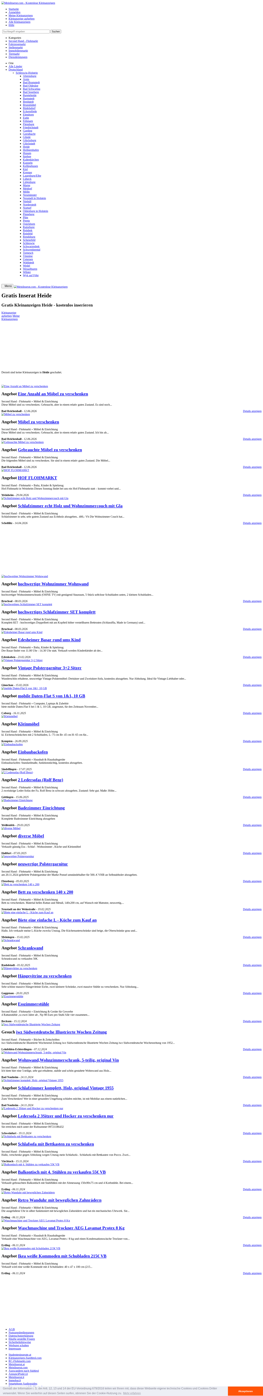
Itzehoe (27, 156)
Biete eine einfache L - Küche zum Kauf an (57, 920)
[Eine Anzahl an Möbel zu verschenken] (24, 386)
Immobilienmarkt (18, 50)
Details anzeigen (252, 411)
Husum (27, 153)
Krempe (27, 172)
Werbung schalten (19, 1345)
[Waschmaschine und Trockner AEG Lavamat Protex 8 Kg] (35, 1220)
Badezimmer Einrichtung (41, 808)
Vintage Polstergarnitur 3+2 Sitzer (50, 667)
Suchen (56, 31)
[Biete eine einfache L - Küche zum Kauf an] (27, 912)
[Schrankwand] (10, 940)
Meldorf (27, 188)
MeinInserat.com (18, 1367)
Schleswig (29, 243)
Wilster (27, 272)
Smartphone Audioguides (23, 1383)
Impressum (15, 1348)
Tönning (28, 256)
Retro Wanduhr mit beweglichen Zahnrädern (59, 1200)
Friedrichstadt (30, 127)
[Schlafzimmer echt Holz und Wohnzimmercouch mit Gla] (34, 498)
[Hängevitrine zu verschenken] (19, 968)
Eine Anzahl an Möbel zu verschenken (53, 394)
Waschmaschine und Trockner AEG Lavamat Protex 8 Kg (71, 1228)
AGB (12, 1329)
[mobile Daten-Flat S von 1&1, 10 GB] (24, 688)
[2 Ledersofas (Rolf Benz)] (17, 772)
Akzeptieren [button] (245, 1391)
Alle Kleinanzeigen (19, 21)
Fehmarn (28, 121)
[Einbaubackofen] (12, 744)
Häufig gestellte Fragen (22, 1338)
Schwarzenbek (31, 246)
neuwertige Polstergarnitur (43, 864)
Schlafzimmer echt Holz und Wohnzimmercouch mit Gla (70, 505)
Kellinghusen (30, 166)
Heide (26, 146)
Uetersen (28, 259)
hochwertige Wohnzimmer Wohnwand (53, 584)
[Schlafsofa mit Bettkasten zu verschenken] (26, 1136)
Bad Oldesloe (30, 85)
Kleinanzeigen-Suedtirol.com (25, 1357)
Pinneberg (28, 214)
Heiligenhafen (31, 149)
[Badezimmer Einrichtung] (17, 800)
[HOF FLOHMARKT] (15, 470)
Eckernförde (30, 111)
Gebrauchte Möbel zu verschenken (50, 449)
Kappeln (28, 162)
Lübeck (27, 178)
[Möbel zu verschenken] (15, 414)
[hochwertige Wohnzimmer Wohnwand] (24, 576)
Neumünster (30, 194)
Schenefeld (29, 239)
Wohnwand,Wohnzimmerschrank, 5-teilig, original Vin (68, 1060)
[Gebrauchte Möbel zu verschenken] (22, 442)
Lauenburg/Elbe (32, 175)
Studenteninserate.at (20, 1354)
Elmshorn (28, 114)
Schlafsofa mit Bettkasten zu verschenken (56, 1144)
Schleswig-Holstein (27, 72)
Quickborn (29, 223)
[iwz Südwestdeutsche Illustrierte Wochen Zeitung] (30, 1024)
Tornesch (28, 252)
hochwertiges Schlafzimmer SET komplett (57, 612)
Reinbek (27, 230)
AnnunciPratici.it (18, 1373)
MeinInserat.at (17, 1364)
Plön (25, 217)
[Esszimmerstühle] (12, 996)
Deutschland (16, 69)
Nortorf (27, 207)
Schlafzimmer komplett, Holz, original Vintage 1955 (66, 1088)
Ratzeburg (29, 227)
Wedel (26, 265)
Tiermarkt (14, 53)
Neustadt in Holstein (34, 198)
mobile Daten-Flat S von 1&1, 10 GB (51, 696)
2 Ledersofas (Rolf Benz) (40, 779)
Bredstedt (28, 101)
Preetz (26, 220)
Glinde (27, 137)
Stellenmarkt (16, 47)
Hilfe (11, 25)
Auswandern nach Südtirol (24, 1370)
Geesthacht (29, 133)
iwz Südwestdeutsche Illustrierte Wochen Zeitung (61, 1032)
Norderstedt (29, 204)
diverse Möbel (31, 836)
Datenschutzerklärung (21, 1335)
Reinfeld (28, 233)
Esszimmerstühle (33, 1004)
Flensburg (28, 124)
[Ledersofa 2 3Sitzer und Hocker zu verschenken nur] (32, 1108)
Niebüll (27, 201)
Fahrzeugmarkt (17, 44)
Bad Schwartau (31, 88)
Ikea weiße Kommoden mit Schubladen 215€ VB (62, 1256)
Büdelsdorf (29, 108)
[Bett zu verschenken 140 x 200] (20, 884)
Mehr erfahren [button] (132, 1393)
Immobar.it (15, 1380)
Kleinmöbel (28, 724)
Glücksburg (29, 140)
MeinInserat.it (16, 1377)
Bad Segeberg (31, 92)
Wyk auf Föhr (31, 275)
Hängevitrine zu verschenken (45, 976)
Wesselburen (30, 268)
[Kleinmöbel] (9, 716)
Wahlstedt (28, 262)
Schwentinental (31, 249)
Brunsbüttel (29, 104)
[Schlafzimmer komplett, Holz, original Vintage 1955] (32, 1080)
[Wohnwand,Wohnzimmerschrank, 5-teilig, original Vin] (33, 1052)
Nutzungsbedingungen (21, 1332)
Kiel (25, 169)
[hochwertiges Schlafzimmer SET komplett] (26, 604)
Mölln (26, 191)
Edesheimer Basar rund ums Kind (49, 639)
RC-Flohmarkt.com (20, 1361)
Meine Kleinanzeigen (21, 15)
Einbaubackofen (33, 752)
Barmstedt (28, 98)
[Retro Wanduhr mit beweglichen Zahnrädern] (28, 1192)
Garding (27, 130)
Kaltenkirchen (31, 159)
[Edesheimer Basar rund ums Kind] (21, 632)
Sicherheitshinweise (20, 1342)
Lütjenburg (29, 182)
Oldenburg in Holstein (35, 211)
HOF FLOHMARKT (37, 477)
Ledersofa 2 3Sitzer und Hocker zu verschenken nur (66, 1116)
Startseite (14, 9)
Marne (26, 185)
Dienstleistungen (18, 57)
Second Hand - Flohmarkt (23, 41)
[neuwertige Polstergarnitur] (17, 856)
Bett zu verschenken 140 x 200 (45, 892)
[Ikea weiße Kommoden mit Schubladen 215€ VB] (30, 1248)
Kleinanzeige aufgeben (22, 18)
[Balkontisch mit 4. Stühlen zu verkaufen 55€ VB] (30, 1164)
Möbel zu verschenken (38, 422)
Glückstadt (29, 143)
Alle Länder (15, 66)
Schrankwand (30, 948)
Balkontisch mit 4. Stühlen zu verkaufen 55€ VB (62, 1172)
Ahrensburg (29, 76)
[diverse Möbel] (10, 828)
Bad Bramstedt (31, 82)
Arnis (26, 79)
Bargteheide (29, 95)
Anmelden (14, 12)
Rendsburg (29, 236)
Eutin (26, 117)
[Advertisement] (108, 346)
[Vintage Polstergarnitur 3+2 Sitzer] (22, 660)
